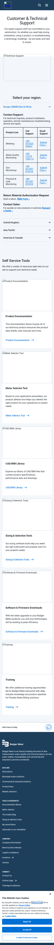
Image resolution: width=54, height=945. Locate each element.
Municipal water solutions (13, 776)
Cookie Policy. (10, 916)
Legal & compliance (10, 852)
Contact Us (7, 875)
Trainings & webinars (11, 885)
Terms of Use (37, 902)
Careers (5, 862)
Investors (6, 857)
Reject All (27, 922)
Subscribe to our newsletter (14, 829)
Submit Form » (43, 143)
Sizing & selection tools (12, 819)
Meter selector (8, 809)
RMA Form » (23, 199)
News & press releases (11, 847)
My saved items (9, 824)
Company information (11, 842)
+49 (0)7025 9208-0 (29, 144)
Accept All (27, 930)
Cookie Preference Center (27, 938)
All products (7, 771)
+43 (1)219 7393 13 (29, 156)
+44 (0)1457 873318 (29, 169)
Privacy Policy (24, 905)
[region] (27, 917)
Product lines (7, 786)
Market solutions (9, 791)
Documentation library (11, 804)
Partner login (7, 880)
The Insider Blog (9, 814)
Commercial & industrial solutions (16, 781)
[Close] (50, 894)
